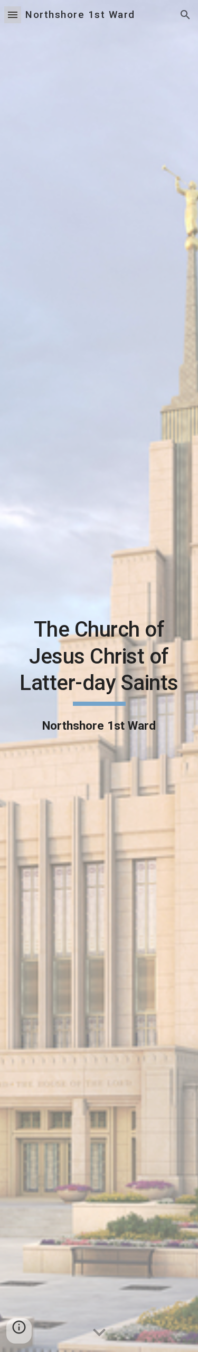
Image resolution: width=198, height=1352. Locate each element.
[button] (12, 14)
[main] (99, 676)
